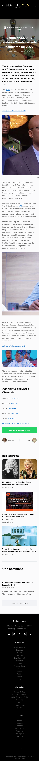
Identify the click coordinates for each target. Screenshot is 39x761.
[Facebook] (9, 634)
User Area (19, 708)
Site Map (19, 700)
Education (19, 655)
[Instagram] (19, 634)
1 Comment (19, 29)
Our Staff (19, 726)
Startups (19, 736)
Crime (19, 653)
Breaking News (19, 705)
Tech (19, 679)
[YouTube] (25, 634)
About (19, 720)
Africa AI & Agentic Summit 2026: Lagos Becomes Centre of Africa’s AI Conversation (18, 516)
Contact (19, 723)
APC (20, 206)
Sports (19, 677)
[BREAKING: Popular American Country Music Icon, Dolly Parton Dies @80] (19, 469)
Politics (19, 674)
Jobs (19, 669)
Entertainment (19, 658)
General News (19, 666)
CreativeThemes (19, 758)
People (19, 671)
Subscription (19, 734)
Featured (19, 661)
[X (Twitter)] (14, 634)
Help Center (19, 728)
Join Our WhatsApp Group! (19, 430)
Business (19, 650)
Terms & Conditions (19, 694)
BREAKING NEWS (19, 647)
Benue (8, 90)
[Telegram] (30, 634)
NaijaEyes (14, 398)
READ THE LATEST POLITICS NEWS (16, 424)
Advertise (19, 731)
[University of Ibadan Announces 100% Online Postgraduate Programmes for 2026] (19, 536)
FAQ (19, 702)
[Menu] (36, 6)
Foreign (19, 663)
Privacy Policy (19, 692)
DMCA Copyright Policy (19, 697)
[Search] (2, 5)
